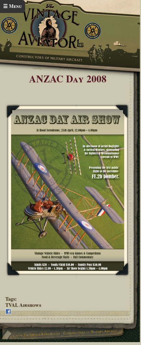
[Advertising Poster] (67, 190)
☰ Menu (12, 6)
